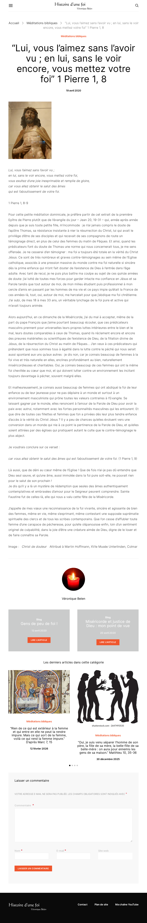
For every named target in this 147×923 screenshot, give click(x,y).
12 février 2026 (39, 748)
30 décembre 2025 (108, 759)
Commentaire (23, 805)
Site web (103, 850)
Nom (19, 850)
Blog (39, 619)
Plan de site (101, 904)
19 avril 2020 (73, 90)
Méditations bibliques (42, 23)
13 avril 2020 (39, 630)
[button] (70, 765)
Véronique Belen (73, 598)
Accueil (14, 23)
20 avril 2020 (108, 632)
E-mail (61, 850)
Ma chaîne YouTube (127, 904)
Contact (82, 904)
